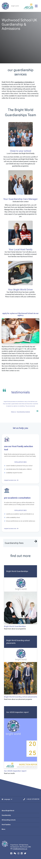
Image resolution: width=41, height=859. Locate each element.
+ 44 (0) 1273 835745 (33, 799)
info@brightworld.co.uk (20, 849)
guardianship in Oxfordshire (24, 82)
